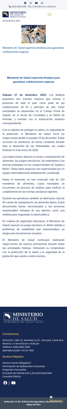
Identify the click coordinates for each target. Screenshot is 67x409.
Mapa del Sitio (33, 404)
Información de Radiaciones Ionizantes (23, 366)
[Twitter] (31, 3)
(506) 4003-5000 (19, 6)
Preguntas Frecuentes (14, 369)
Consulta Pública (11, 376)
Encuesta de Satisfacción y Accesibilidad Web (27, 373)
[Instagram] (42, 3)
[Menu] (49, 14)
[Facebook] (25, 3)
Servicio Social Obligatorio (16, 362)
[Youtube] (36, 3)
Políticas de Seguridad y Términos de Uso (42, 401)
